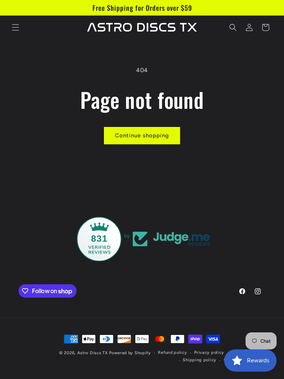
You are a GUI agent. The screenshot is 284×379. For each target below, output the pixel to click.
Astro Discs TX (92, 353)
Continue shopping (142, 135)
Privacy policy (209, 352)
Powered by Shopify (130, 353)
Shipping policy (199, 360)
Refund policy (172, 352)
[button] (15, 27)
